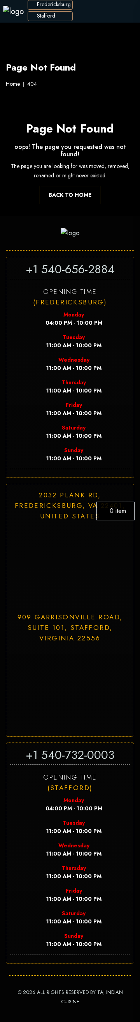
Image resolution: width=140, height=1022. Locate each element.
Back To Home (70, 195)
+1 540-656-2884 (70, 269)
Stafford (45, 15)
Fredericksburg (53, 4)
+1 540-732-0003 (70, 754)
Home (13, 84)
